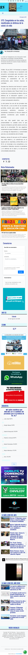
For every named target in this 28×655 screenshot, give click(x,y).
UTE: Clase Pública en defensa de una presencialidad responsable (12, 184)
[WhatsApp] (11, 1)
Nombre (5, 251)
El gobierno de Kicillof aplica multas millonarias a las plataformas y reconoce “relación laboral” (13, 208)
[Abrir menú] (2, 13)
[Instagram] (18, 1)
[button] (9, 1)
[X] (14, 1)
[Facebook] (16, 1)
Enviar (20, 272)
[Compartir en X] (6, 161)
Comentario (6, 256)
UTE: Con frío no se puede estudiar (9, 232)
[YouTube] (23, 1)
